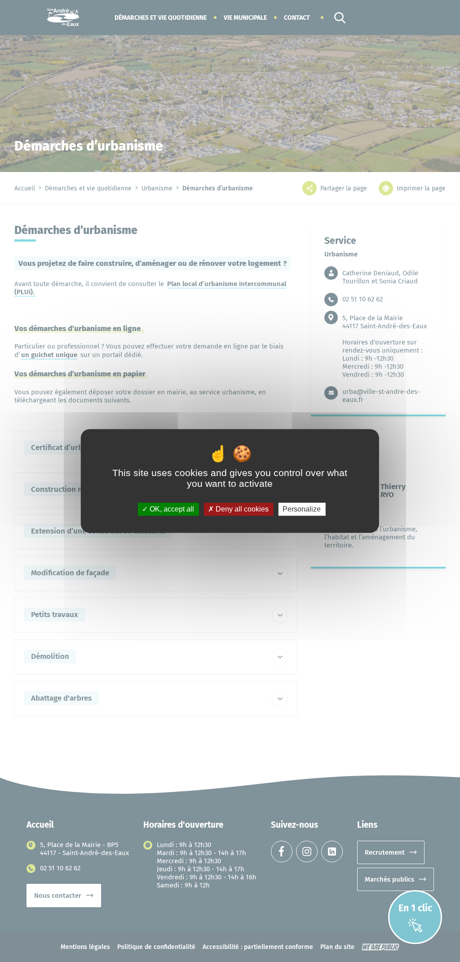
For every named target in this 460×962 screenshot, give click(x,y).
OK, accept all (171, 509)
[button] (161, 18)
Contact (297, 18)
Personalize (302, 509)
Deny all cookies (241, 509)
